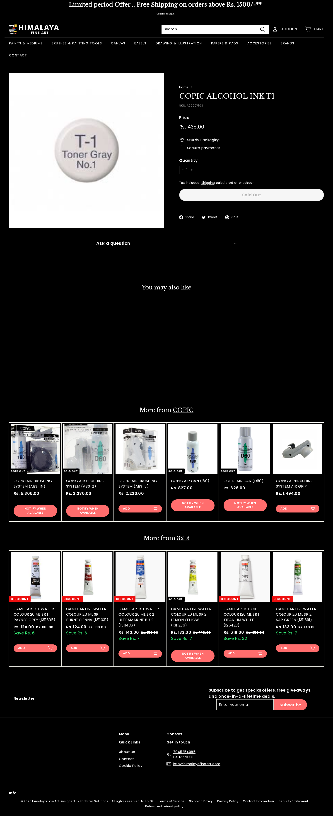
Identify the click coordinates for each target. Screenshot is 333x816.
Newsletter (24, 698)
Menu (124, 734)
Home (184, 87)
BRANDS (287, 43)
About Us (127, 751)
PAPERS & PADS (224, 43)
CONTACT (18, 55)
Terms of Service (171, 801)
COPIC (183, 410)
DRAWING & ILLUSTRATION (179, 43)
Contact (126, 758)
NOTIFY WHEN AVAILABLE (35, 382)
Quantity (188, 160)
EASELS (140, 43)
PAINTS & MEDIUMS (26, 43)
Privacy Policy (228, 801)
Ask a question (113, 243)
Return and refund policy (164, 806)
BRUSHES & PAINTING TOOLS (77, 43)
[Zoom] (86, 150)
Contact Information (258, 801)
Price (184, 117)
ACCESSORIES (259, 43)
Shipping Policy (201, 801)
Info (13, 793)
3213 (183, 538)
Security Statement (293, 801)
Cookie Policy (130, 765)
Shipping (208, 183)
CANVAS (118, 43)
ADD (126, 508)
